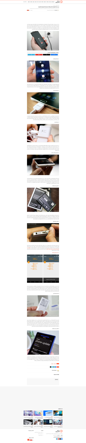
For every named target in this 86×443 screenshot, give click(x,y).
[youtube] (39, 54)
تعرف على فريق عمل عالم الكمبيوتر (38, 432)
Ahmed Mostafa (56, 10)
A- (27, 10)
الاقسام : (61, 435)
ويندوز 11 (47, 1)
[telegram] (31, 54)
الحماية (42, 1)
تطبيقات (42, 416)
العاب (37, 1)
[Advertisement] (43, 18)
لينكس (40, 1)
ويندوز (50, 1)
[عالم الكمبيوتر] (58, 2)
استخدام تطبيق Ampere (55, 252)
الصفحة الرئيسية (57, 5)
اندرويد (35, 1)
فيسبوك (45, 1)
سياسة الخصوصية (40, 435)
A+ (28, 10)
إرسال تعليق (56, 379)
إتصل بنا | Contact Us (40, 433)
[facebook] (54, 54)
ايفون (33, 1)
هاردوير (28, 1)
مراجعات (31, 1)
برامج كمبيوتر (53, 1)
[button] (55, 367)
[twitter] (46, 54)
